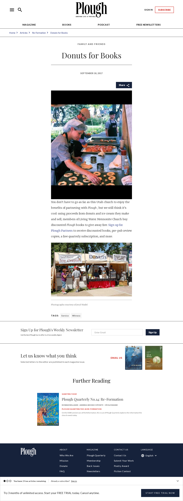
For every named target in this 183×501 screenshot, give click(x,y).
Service (65, 315)
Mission (64, 460)
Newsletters (93, 471)
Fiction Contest (122, 471)
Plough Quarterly (96, 455)
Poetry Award (121, 466)
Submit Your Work (124, 460)
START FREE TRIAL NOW (160, 493)
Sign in (74, 481)
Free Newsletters (148, 24)
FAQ (62, 471)
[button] (12, 10)
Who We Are (66, 455)
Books (66, 24)
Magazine (29, 24)
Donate (64, 466)
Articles (24, 32)
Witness (76, 315)
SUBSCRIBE (164, 9)
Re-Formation (39, 32)
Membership (94, 460)
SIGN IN (148, 10)
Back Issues (93, 466)
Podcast (104, 24)
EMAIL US (116, 357)
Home (12, 32)
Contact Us (120, 455)
